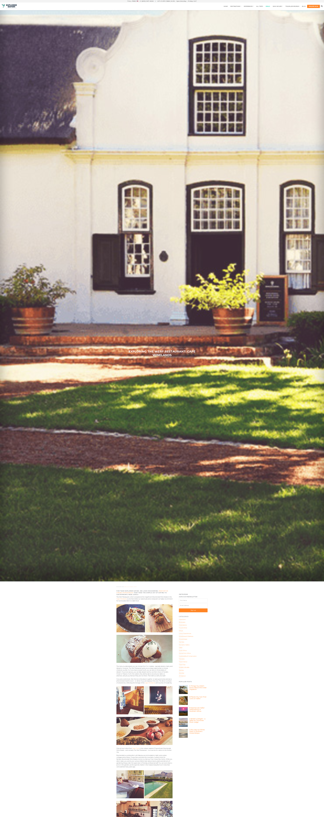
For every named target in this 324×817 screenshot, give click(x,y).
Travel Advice (183, 662)
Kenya (181, 630)
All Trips (259, 6)
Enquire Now (313, 6)
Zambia (181, 670)
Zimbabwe (182, 676)
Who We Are (277, 6)
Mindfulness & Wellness (186, 636)
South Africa (183, 650)
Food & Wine (183, 628)
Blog (304, 6)
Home (226, 6)
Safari (180, 647)
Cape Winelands (121, 599)
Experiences (248, 6)
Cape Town (135, 748)
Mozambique (183, 639)
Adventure (182, 619)
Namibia (181, 642)
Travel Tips (182, 664)
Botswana (182, 622)
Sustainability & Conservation (188, 656)
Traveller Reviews (292, 6)
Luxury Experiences (185, 633)
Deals (268, 6)
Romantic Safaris (184, 645)
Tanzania (181, 659)
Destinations (235, 6)
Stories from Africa (185, 653)
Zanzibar (181, 673)
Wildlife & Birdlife (184, 667)
